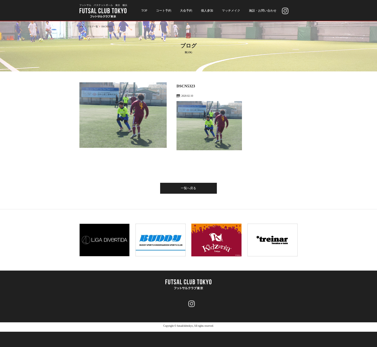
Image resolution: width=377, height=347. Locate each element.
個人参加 (207, 10)
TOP (144, 10)
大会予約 (186, 10)
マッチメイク (231, 10)
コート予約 (163, 10)
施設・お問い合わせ (262, 10)
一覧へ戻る (188, 188)
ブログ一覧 (92, 26)
